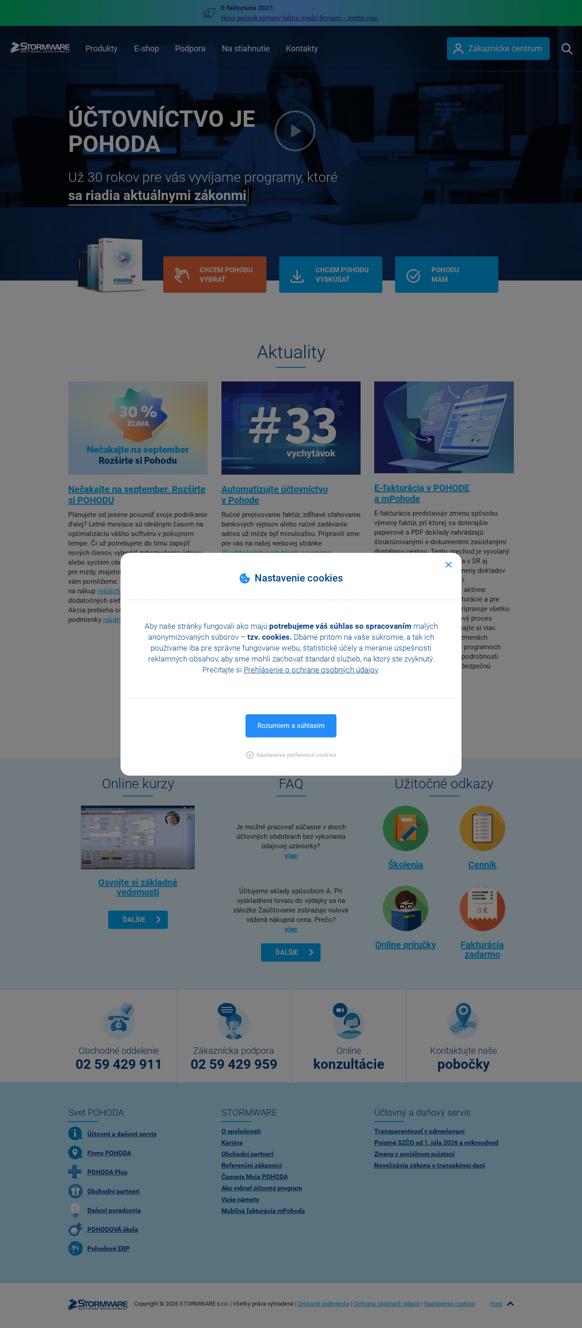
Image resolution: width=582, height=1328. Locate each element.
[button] (291, 755)
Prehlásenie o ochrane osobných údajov (311, 669)
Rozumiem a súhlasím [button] (291, 726)
